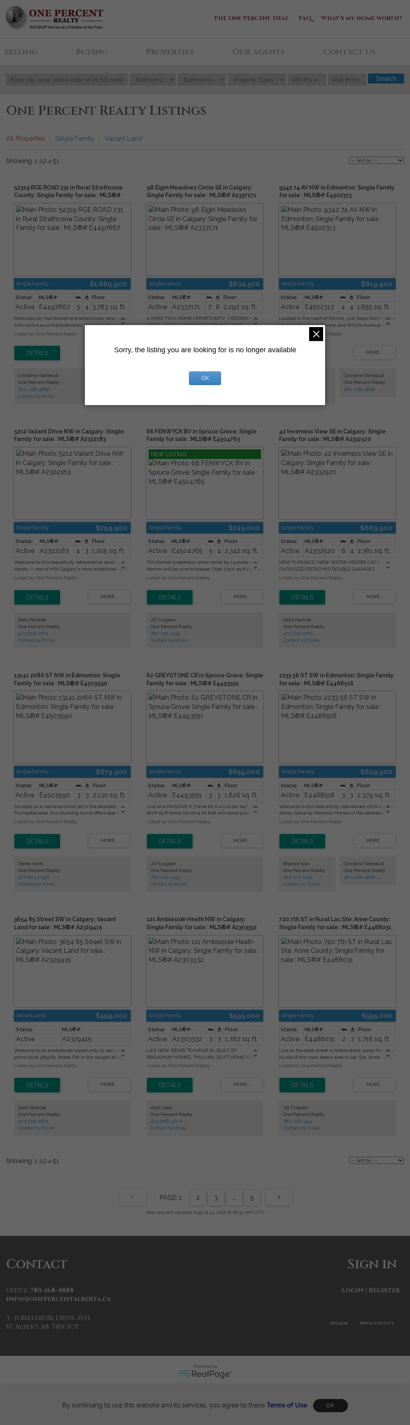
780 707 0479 (297, 877)
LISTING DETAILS (37, 353)
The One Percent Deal (251, 18)
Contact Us (349, 51)
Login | (354, 1290)
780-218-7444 (165, 633)
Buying (91, 51)
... (234, 1197)
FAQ (305, 18)
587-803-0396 (33, 877)
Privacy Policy (377, 1323)
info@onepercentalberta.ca (58, 1299)
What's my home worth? (361, 18)
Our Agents (259, 51)
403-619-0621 (33, 633)
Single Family (74, 138)
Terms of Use (286, 1405)
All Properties (25, 138)
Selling (21, 51)
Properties (170, 51)
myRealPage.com (205, 1374)
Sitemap (339, 1323)
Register (384, 1290)
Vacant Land (123, 138)
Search (386, 78)
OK (330, 1406)
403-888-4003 (166, 1121)
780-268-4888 (34, 389)
